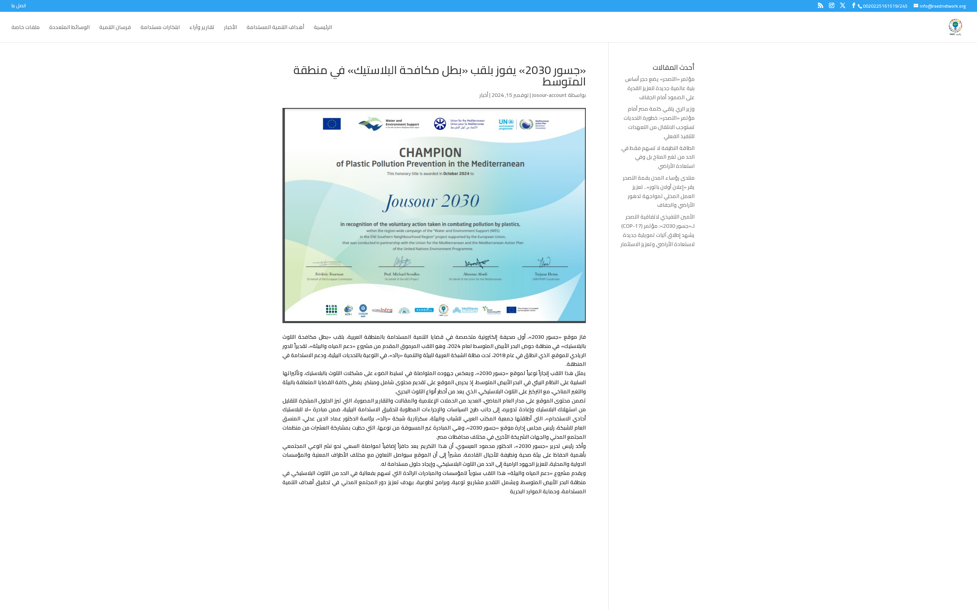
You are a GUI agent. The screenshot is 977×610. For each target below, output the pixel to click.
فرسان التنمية (115, 28)
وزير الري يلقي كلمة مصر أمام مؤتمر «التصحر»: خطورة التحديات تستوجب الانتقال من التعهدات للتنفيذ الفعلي (659, 122)
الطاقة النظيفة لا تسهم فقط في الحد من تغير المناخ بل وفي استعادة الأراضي (658, 157)
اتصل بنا (18, 6)
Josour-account (549, 95)
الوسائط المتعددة (69, 28)
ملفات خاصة (25, 28)
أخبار (483, 95)
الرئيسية (323, 28)
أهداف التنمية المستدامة (275, 28)
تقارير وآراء (201, 28)
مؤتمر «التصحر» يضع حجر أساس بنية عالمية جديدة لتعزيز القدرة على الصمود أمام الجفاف (660, 88)
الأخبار (230, 28)
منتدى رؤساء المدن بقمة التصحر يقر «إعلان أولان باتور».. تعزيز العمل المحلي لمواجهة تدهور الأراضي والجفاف (659, 191)
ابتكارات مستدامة (160, 28)
